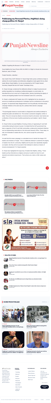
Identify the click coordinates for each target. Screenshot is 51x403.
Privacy (36, 399)
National (17, 1)
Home (6, 1)
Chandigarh (40, 1)
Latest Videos (31, 371)
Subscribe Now (44, 387)
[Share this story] (47, 28)
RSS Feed (30, 379)
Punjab (22, 1)
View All (44, 301)
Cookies (48, 399)
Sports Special (31, 375)
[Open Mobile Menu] (2, 2)
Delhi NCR (17, 384)
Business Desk (31, 377)
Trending (11, 1)
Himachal (34, 1)
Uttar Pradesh (18, 387)
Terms (42, 399)
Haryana (28, 1)
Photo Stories (31, 373)
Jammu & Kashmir (17, 390)
